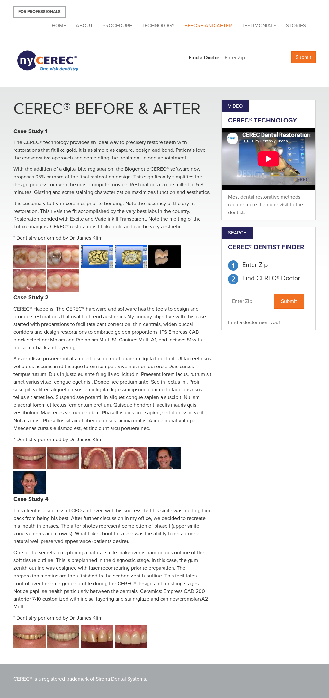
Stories (296, 26)
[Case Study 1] (30, 257)
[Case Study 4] (30, 637)
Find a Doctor (204, 57)
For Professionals (39, 11)
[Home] (56, 60)
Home (59, 26)
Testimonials (259, 26)
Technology (158, 26)
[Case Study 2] (30, 459)
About (84, 26)
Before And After (208, 26)
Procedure (117, 26)
